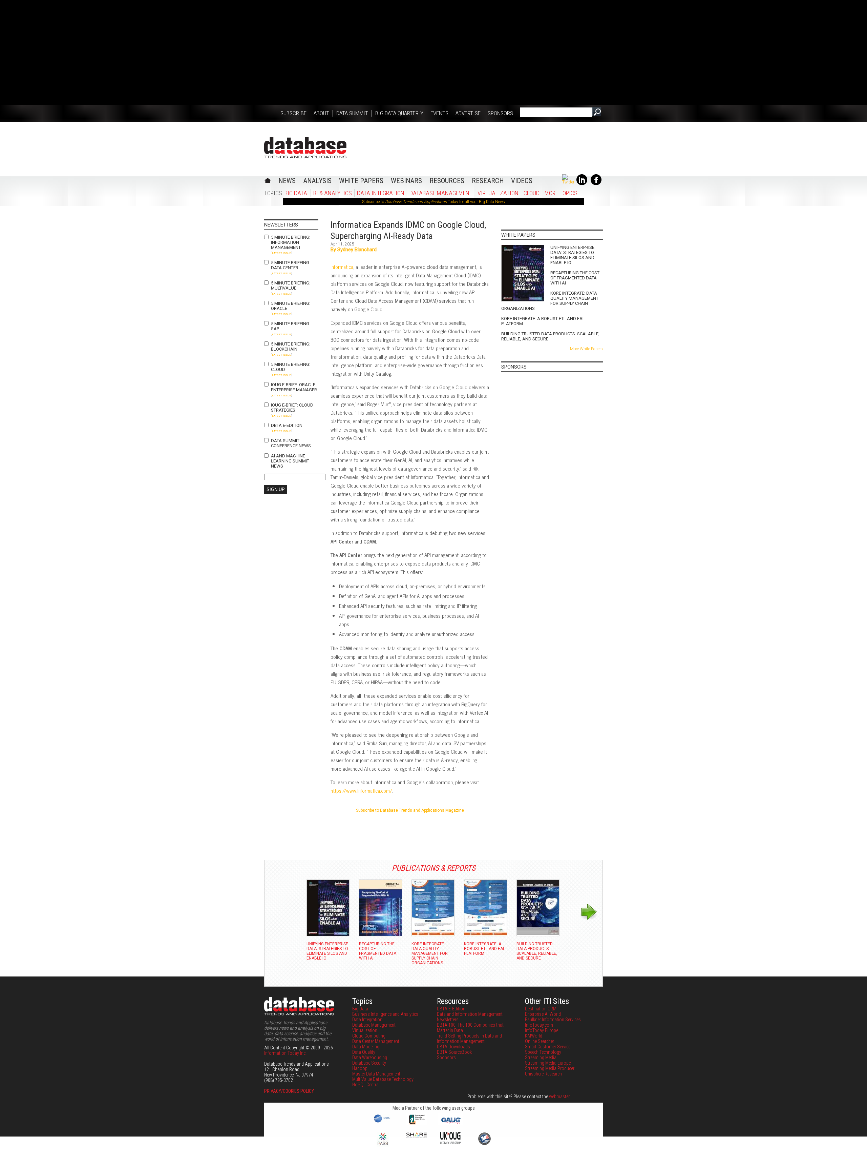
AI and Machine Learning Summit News (290, 461)
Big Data (295, 193)
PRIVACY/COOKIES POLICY (289, 1091)
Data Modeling (365, 1046)
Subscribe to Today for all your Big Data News (433, 201)
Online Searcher (539, 1041)
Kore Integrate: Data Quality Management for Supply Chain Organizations (549, 301)
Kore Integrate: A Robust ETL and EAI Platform (542, 321)
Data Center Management (375, 1041)
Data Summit (352, 113)
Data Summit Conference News (291, 443)
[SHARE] (416, 1136)
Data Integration (380, 193)
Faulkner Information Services (553, 1019)
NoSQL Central (366, 1084)
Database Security (369, 1063)
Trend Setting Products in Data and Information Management (469, 1038)
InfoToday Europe (541, 1030)
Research (488, 181)
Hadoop (359, 1068)
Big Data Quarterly (399, 113)
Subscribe (293, 113)
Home (267, 179)
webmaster (559, 1096)
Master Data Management (376, 1074)
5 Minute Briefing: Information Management (290, 242)
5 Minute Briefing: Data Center (290, 265)
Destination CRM (540, 1008)
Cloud (532, 193)
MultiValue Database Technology (383, 1079)
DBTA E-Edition (286, 425)
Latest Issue (281, 253)
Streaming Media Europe (548, 1063)
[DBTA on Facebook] (596, 183)
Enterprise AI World (543, 1014)
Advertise (468, 113)
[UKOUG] (450, 1142)
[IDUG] (383, 1122)
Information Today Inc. (285, 1053)
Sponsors (500, 113)
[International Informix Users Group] (416, 1123)
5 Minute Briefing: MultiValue (290, 285)
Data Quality (363, 1052)
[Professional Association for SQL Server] (383, 1145)
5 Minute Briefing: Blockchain (290, 346)
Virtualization (498, 193)
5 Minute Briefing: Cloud (290, 367)
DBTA (305, 147)
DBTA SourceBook (454, 1052)
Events (439, 113)
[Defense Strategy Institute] (484, 1144)
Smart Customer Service (547, 1046)
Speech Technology (543, 1052)
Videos (521, 181)
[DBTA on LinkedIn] (581, 183)
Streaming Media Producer (549, 1068)
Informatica (342, 266)
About (321, 113)
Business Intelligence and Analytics (385, 1014)
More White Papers (586, 349)
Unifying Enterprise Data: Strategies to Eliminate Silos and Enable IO (572, 255)
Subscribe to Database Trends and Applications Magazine (410, 810)
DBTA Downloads (453, 1046)
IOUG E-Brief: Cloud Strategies (292, 407)
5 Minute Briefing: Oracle (290, 306)
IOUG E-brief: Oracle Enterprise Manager (294, 387)
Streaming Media (540, 1057)
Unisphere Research (543, 1074)
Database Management (440, 193)
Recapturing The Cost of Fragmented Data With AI (574, 277)
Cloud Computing (368, 1036)
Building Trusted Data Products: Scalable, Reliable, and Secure (550, 336)
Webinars (406, 181)
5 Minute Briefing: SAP (290, 326)
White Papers (361, 181)
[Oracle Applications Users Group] (450, 1123)
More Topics (561, 193)
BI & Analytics (332, 193)
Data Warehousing (369, 1057)
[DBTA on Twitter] (568, 182)
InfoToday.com (539, 1025)
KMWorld (533, 1036)
